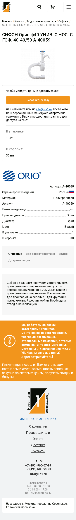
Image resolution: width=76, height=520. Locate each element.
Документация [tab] (19, 260)
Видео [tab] (63, 254)
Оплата (38, 439)
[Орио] (22, 175)
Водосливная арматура (41, 21)
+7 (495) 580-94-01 (38, 469)
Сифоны (63, 21)
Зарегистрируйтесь (36, 357)
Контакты (38, 451)
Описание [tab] (15, 254)
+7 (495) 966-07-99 (38, 465)
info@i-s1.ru (44, 109)
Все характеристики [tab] (40, 254)
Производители (38, 433)
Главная (7, 21)
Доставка (38, 445)
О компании (38, 426)
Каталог (20, 21)
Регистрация (12, 365)
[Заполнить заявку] (53, 7)
